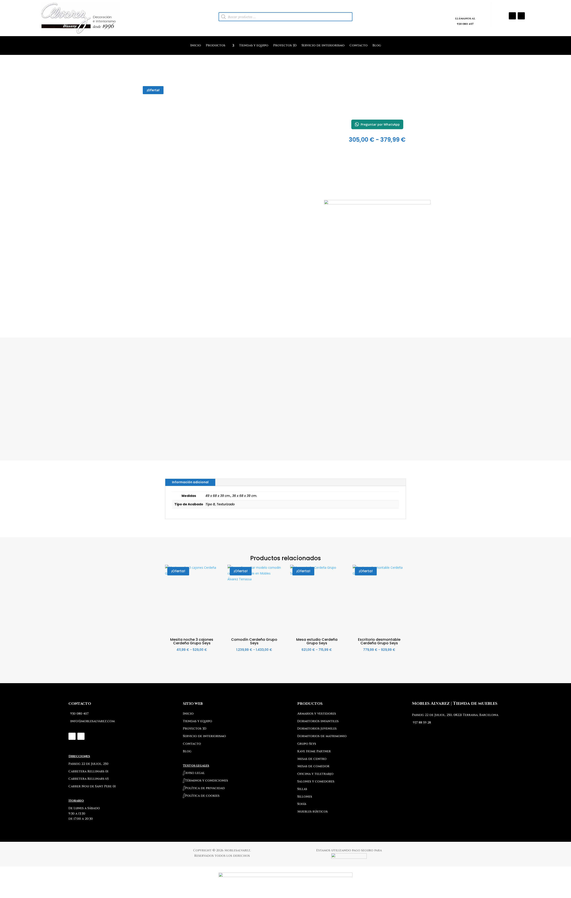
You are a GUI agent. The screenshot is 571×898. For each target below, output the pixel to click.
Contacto (359, 46)
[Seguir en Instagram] (512, 15)
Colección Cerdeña (377, 108)
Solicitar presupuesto (377, 231)
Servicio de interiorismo (323, 46)
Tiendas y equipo (253, 46)
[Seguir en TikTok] (521, 15)
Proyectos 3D (285, 46)
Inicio (195, 46)
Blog (376, 46)
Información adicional (190, 482)
